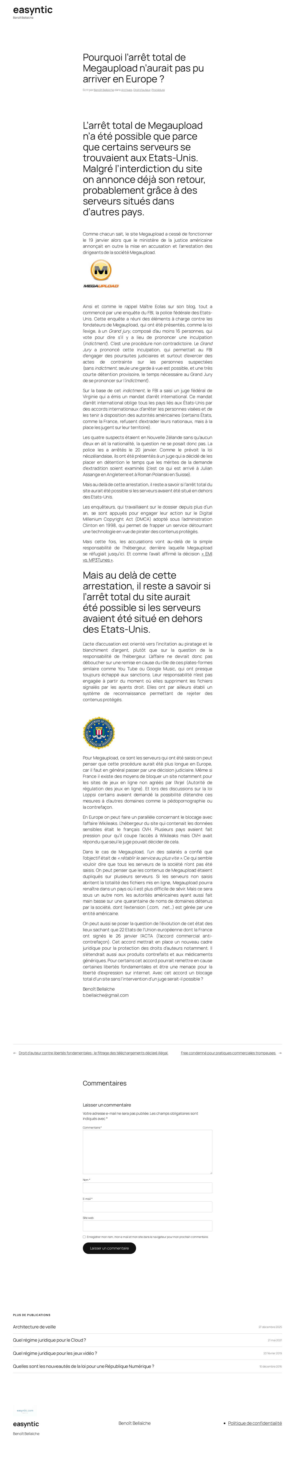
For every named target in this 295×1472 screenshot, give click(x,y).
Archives (126, 90)
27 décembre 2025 (270, 1327)
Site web (88, 1218)
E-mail (88, 1199)
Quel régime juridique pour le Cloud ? (49, 1340)
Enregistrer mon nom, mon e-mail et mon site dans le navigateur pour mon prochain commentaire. (148, 1237)
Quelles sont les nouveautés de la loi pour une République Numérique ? (83, 1366)
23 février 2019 (272, 1353)
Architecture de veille (34, 1326)
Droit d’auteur (141, 90)
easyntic (33, 9)
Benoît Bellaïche (104, 90)
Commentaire (92, 1127)
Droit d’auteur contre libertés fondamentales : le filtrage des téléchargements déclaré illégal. (93, 1052)
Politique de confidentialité (255, 1423)
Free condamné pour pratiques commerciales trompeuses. (228, 1052)
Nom (87, 1180)
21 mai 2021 (275, 1340)
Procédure (158, 90)
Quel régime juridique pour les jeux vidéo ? (55, 1353)
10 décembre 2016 (270, 1366)
